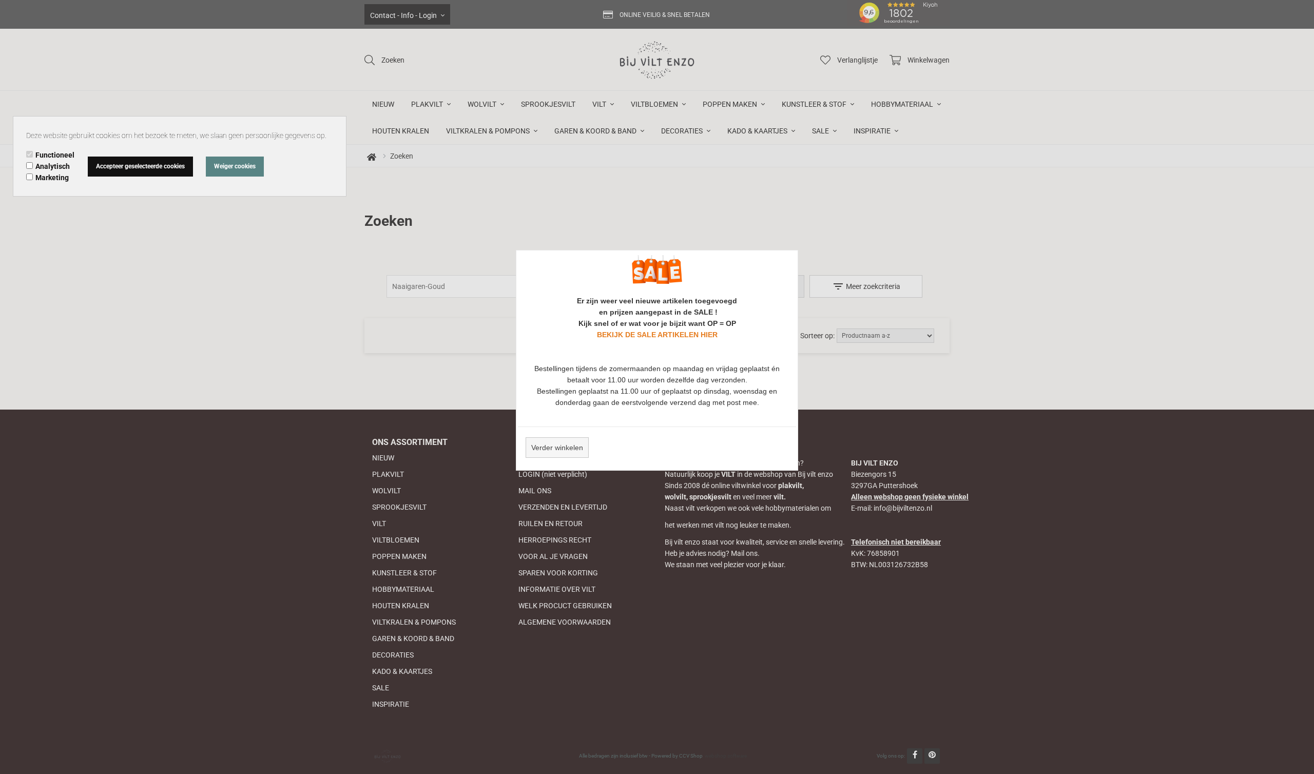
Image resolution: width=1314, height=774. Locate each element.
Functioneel (54, 155)
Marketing (52, 177)
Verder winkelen (557, 447)
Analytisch (52, 166)
